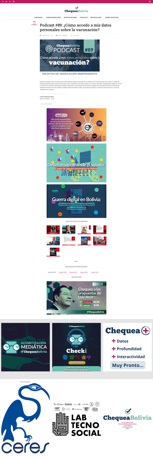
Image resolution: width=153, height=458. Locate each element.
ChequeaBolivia (43, 93)
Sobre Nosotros (112, 17)
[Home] (76, 9)
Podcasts (84, 17)
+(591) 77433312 (127, 425)
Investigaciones (70, 17)
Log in (42, 103)
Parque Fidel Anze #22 (127, 422)
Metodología (96, 17)
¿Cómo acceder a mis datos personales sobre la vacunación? (57, 93)
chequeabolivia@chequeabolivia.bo (127, 423)
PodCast (65, 35)
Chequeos (38, 17)
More (76, 261)
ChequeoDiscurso (53, 17)
